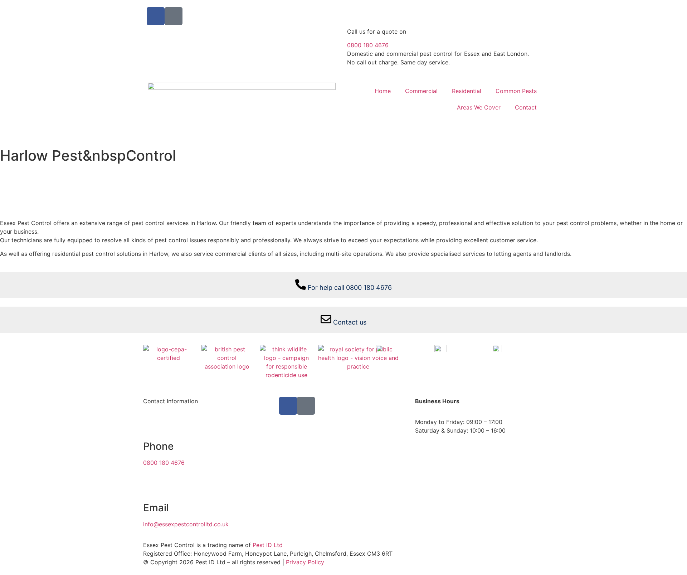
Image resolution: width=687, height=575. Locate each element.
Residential (466, 90)
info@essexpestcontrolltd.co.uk (186, 524)
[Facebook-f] (156, 16)
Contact (526, 107)
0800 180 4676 (368, 45)
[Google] (173, 16)
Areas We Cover (479, 107)
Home (383, 90)
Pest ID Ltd (268, 545)
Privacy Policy (305, 562)
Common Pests (516, 90)
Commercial (421, 90)
